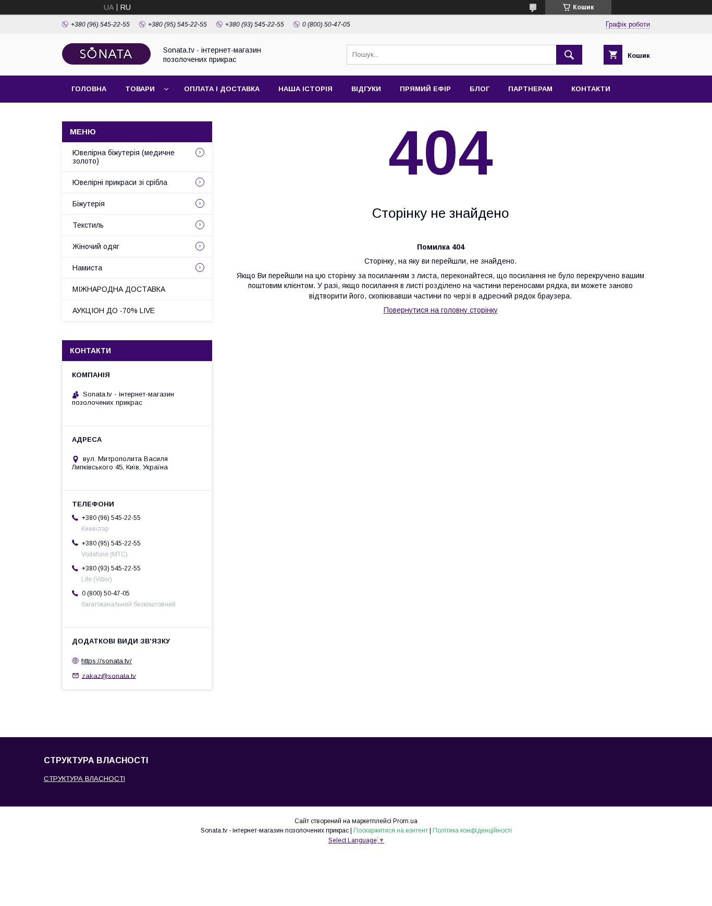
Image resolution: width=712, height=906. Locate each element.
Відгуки (366, 89)
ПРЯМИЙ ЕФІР (425, 89)
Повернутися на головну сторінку (441, 310)
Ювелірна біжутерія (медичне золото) (123, 156)
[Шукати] (569, 55)
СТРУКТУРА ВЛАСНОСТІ (84, 779)
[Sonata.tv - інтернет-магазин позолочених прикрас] (106, 62)
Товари (140, 89)
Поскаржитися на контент (390, 830)
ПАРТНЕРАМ (530, 89)
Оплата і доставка (222, 89)
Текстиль (88, 225)
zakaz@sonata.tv (109, 675)
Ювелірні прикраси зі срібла (119, 182)
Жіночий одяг (95, 246)
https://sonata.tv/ (106, 661)
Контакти (590, 89)
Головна (88, 89)
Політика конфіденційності (472, 830)
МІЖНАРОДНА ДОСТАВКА (118, 289)
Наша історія (305, 89)
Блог (479, 89)
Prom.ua (405, 821)
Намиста (87, 268)
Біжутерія (88, 204)
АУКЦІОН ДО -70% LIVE (113, 310)
